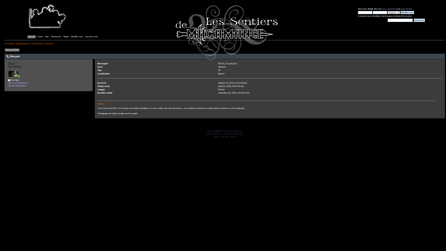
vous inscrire (406, 9)
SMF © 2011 (222, 131)
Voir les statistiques (17, 86)
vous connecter (388, 9)
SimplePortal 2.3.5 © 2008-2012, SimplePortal (224, 134)
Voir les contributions (18, 83)
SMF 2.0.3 (211, 131)
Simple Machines (235, 131)
